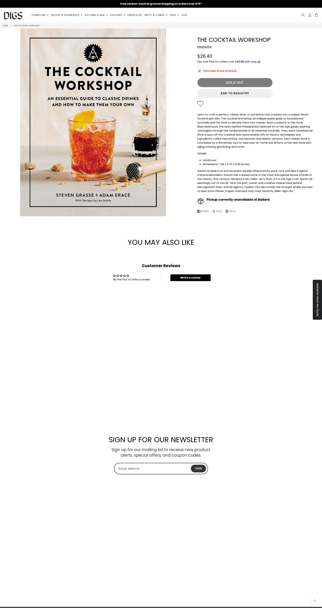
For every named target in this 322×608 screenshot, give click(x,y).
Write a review (190, 278)
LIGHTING (116, 15)
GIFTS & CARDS (154, 15)
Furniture (38, 15)
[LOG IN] (309, 15)
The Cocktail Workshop (26, 25)
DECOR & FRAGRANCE (65, 15)
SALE (184, 15)
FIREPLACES (135, 15)
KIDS (173, 15)
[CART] (316, 15)
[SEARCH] (303, 15)
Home (5, 25)
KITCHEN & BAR (95, 15)
